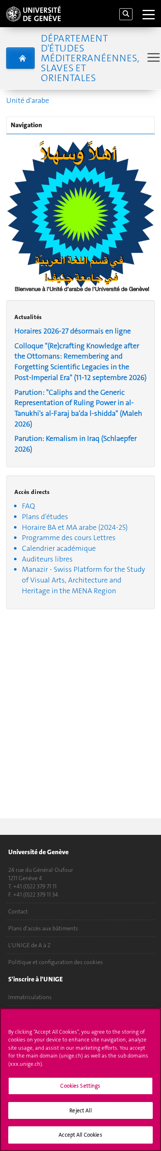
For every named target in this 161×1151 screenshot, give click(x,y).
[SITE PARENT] (20, 58)
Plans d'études (45, 517)
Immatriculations (30, 997)
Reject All (80, 1110)
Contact (18, 911)
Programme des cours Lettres (69, 538)
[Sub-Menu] (152, 58)
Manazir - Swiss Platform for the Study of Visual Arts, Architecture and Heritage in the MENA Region (83, 579)
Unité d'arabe (27, 100)
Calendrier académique (59, 548)
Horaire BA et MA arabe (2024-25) (75, 527)
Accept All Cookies (80, 1134)
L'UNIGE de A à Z (29, 945)
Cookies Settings (80, 1085)
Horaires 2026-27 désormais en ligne (72, 331)
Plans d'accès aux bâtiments (43, 928)
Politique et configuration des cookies (55, 962)
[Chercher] (126, 14)
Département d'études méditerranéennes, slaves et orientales (90, 58)
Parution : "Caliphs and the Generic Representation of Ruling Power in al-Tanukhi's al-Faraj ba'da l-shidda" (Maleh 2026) (78, 408)
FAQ (28, 506)
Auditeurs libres (47, 559)
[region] (80, 1079)
